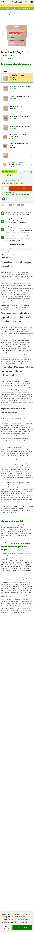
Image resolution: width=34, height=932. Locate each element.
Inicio (2, 12)
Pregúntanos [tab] (6, 258)
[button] (31, 33)
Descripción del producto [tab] (10, 249)
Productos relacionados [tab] (9, 255)
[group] (17, 33)
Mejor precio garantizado (11, 180)
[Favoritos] (28, 2)
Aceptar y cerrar (22, 927)
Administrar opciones (6, 927)
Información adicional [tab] (9, 252)
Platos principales (23, 12)
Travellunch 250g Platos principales (10, 14)
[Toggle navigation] (2, 2)
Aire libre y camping (10, 12)
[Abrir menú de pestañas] (2, 244)
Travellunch (9, 58)
